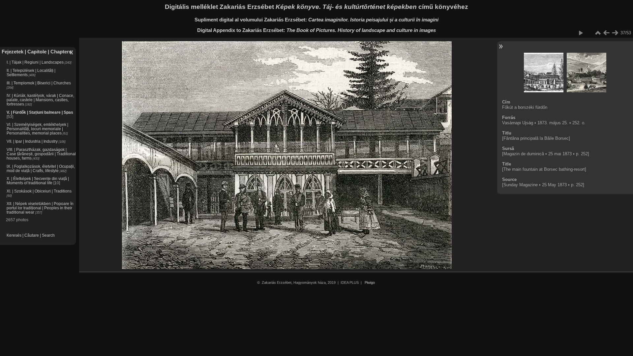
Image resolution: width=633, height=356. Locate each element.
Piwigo (370, 282)
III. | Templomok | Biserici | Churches (39, 83)
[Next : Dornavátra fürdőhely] (615, 33)
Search (48, 235)
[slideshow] (580, 33)
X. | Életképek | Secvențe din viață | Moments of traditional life (38, 180)
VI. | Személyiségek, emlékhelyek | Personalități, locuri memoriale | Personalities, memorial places (37, 128)
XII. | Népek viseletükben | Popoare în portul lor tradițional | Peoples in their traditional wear (40, 207)
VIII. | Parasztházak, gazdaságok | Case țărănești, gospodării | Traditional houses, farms (41, 153)
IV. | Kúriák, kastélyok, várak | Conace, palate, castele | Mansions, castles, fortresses (40, 99)
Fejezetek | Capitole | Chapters (37, 51)
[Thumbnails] (597, 33)
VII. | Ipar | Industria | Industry (32, 141)
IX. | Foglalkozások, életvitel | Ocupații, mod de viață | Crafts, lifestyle (41, 168)
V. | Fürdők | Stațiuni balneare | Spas (40, 112)
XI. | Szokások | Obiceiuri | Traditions (39, 191)
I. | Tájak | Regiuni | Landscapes (35, 62)
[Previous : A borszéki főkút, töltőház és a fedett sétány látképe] (606, 33)
